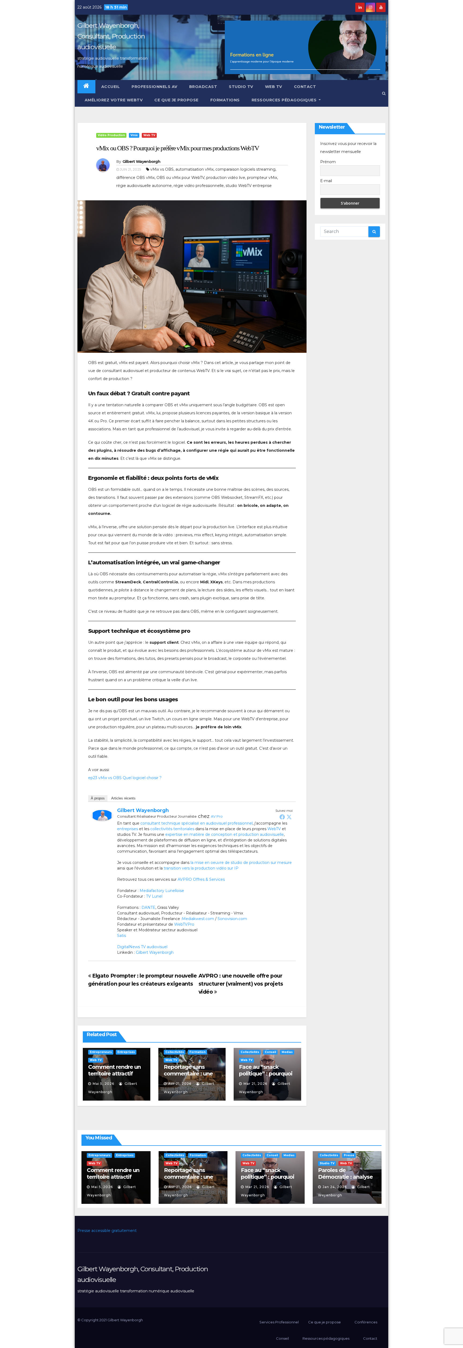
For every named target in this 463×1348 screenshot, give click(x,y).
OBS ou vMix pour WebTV (180, 177)
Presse (349, 1155)
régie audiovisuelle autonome (144, 185)
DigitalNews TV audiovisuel (142, 946)
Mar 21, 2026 (255, 1084)
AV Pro (217, 816)
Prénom (328, 161)
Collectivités (174, 1052)
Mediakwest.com (198, 918)
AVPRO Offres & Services (201, 879)
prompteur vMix (262, 177)
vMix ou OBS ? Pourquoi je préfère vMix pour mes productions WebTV (177, 148)
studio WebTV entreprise (249, 185)
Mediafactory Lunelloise (162, 890)
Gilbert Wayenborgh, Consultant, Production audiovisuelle (111, 36)
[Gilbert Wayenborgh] (102, 815)
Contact (305, 86)
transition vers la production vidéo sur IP (201, 868)
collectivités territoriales (172, 828)
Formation (197, 1052)
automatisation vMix (195, 169)
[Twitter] (289, 817)
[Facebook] (282, 817)
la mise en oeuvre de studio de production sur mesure (241, 862)
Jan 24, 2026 (335, 1187)
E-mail (326, 180)
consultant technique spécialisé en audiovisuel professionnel (196, 823)
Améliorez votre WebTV (113, 100)
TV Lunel (154, 896)
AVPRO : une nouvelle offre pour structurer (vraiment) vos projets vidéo (241, 983)
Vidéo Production (111, 135)
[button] (384, 93)
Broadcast (203, 86)
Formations (225, 100)
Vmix (134, 135)
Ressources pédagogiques (285, 100)
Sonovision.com (232, 918)
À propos (98, 798)
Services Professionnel (279, 1322)
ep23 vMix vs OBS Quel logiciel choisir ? (125, 777)
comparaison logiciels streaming (245, 169)
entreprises (127, 828)
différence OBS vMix (135, 177)
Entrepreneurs (101, 1052)
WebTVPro (184, 924)
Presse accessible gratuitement (107, 1230)
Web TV (273, 86)
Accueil (110, 86)
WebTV (274, 828)
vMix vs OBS (162, 169)
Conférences (365, 1322)
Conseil (270, 1052)
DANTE (148, 907)
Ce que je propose (176, 100)
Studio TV (241, 86)
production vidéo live (225, 177)
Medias (287, 1052)
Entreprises (126, 1052)
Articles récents (123, 798)
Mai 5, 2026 (103, 1084)
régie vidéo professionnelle (199, 185)
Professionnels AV (154, 86)
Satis (121, 935)
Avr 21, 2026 (179, 1084)
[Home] (86, 86)
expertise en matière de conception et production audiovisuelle (224, 834)
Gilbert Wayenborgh (141, 161)
